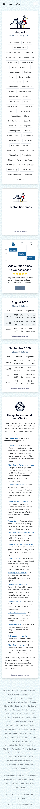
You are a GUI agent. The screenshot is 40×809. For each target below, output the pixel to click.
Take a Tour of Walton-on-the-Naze (21, 465)
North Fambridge (14, 121)
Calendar (19, 794)
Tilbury (10, 160)
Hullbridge (27, 96)
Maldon (12, 111)
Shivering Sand (14, 131)
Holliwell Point (14, 96)
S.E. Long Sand (25, 126)
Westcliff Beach (26, 170)
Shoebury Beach (13, 136)
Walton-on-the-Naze (24, 160)
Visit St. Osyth (13, 521)
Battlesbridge (14, 43)
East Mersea (16, 82)
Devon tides (20, 776)
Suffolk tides (30, 783)
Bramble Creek (28, 53)
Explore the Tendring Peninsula (19, 501)
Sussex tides (22, 779)
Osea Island (28, 121)
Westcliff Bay (12, 170)
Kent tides (32, 779)
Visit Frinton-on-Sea (15, 558)
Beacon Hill (27, 43)
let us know (14, 438)
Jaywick (27, 101)
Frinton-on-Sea (27, 87)
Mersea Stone (15, 116)
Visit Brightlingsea (14, 601)
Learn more (20, 288)
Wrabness (20, 179)
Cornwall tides (9, 776)
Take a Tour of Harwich (16, 645)
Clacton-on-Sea (14, 72)
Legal (23, 798)
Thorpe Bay (13, 155)
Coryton (12, 77)
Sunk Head (15, 145)
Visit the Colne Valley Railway (18, 584)
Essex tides (20, 783)
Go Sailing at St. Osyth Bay (17, 573)
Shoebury (27, 131)
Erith (26, 82)
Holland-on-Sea (25, 92)
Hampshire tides (10, 779)
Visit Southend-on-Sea (16, 484)
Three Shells (26, 155)
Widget (26, 794)
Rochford (12, 126)
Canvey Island (12, 62)
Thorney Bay (11, 150)
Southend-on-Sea (14, 140)
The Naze (25, 145)
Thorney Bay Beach (26, 150)
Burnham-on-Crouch (26, 57)
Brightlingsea (10, 57)
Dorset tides (31, 776)
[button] (20, 232)
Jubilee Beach (12, 106)
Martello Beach (24, 111)
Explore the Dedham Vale (17, 613)
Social (17, 798)
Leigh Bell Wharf (27, 106)
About (7, 794)
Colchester (28, 72)
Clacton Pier (24, 67)
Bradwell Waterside (13, 53)
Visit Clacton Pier (14, 445)
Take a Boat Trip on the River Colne (21, 533)
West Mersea (11, 165)
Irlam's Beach (15, 101)
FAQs (12, 794)
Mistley (27, 116)
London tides (9, 783)
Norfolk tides (20, 787)
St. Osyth (28, 140)
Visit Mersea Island (14, 624)
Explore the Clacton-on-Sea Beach (20, 544)
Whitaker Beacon (14, 175)
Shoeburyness (28, 136)
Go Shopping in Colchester (17, 636)
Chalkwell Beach (27, 62)
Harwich (12, 92)
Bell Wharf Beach (20, 48)
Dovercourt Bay (25, 77)
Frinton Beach (13, 87)
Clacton (14, 67)
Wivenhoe (28, 175)
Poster (33, 794)
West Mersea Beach (26, 165)
